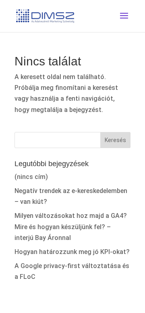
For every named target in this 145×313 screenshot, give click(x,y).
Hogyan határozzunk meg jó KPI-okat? (72, 252)
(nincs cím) (31, 177)
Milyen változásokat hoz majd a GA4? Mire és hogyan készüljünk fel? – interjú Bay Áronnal (70, 226)
